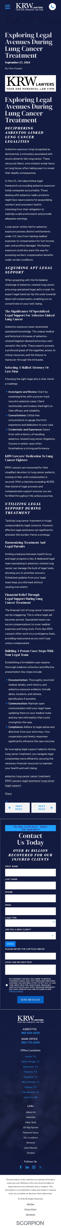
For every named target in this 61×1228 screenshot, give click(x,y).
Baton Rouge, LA (30, 1061)
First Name (11, 866)
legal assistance (31, 781)
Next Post (41, 808)
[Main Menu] (7, 6)
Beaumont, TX (30, 1066)
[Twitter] (40, 1167)
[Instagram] (33, 1167)
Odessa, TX (30, 1087)
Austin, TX (30, 1056)
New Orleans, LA (30, 1082)
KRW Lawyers (13, 781)
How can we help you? (18, 962)
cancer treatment (40, 776)
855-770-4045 (30, 1042)
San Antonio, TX (30, 1092)
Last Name (11, 879)
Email (8, 905)
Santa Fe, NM (30, 1097)
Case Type (11, 918)
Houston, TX (30, 1071)
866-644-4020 (30, 1033)
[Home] (29, 6)
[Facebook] (20, 1167)
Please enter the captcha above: (25, 949)
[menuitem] (30, 1204)
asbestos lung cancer (17, 776)
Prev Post (19, 808)
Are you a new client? (18, 929)
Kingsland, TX (30, 1076)
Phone (9, 892)
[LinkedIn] (27, 1167)
